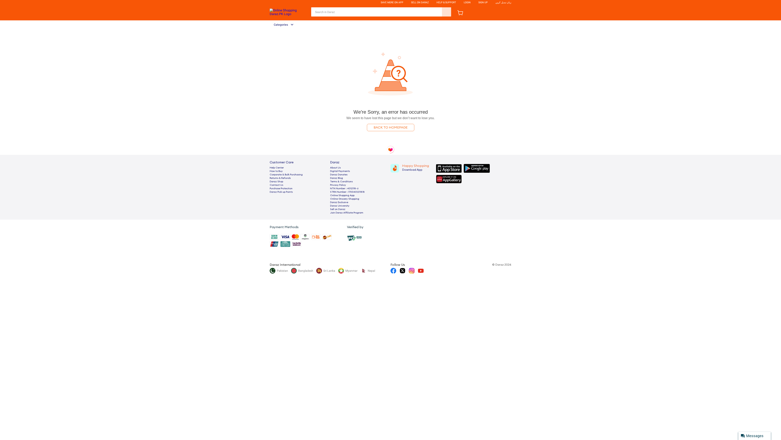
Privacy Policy (338, 185)
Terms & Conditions (341, 181)
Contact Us (276, 185)
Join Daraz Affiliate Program (346, 212)
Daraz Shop (276, 181)
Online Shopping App (342, 195)
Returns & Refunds (280, 178)
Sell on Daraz (337, 209)
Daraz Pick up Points (281, 192)
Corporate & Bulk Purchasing (286, 174)
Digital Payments (340, 171)
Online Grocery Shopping (344, 199)
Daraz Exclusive (339, 202)
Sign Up (483, 2)
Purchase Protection (281, 188)
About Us (335, 167)
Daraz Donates (338, 174)
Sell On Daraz (420, 2)
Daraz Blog (336, 178)
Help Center (277, 167)
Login (467, 2)
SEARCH (446, 11)
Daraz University (339, 206)
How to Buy (276, 171)
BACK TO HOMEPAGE (391, 127)
